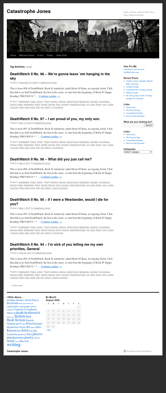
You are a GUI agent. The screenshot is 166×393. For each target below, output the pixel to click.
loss (19, 330)
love (104, 104)
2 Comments (57, 107)
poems (19, 337)
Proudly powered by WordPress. (139, 351)
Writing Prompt (132, 92)
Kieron (99, 104)
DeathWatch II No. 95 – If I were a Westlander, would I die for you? (59, 201)
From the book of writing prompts (139, 89)
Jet (88, 104)
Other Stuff (61, 55)
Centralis (94, 101)
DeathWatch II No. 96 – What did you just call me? (51, 159)
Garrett (44, 104)
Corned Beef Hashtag (134, 113)
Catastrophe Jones (29, 10)
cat (32, 303)
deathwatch (29, 104)
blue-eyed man (24, 303)
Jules (92, 104)
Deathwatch (24, 101)
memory (22, 334)
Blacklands (84, 101)
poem (11, 337)
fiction (37, 104)
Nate (21, 107)
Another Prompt (132, 86)
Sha (38, 107)
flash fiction (16, 319)
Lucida (110, 104)
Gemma (51, 104)
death (20, 104)
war (42, 107)
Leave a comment (60, 188)
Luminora (14, 107)
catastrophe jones (27, 306)
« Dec (48, 329)
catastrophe (12, 306)
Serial (39, 101)
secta (27, 107)
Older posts (16, 285)
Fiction (40, 55)
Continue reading (49, 96)
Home (13, 55)
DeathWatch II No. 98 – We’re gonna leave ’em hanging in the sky (60, 76)
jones (33, 327)
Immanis (65, 104)
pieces (37, 333)
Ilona (58, 104)
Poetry (50, 55)
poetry (28, 337)
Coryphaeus (104, 101)
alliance (62, 101)
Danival (13, 104)
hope (23, 324)
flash (28, 316)
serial (32, 107)
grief (18, 323)
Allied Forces (72, 101)
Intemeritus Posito (78, 104)
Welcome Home (26, 55)
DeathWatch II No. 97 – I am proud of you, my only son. (55, 118)
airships (54, 101)
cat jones (10, 309)
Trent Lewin (130, 107)
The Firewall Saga (133, 110)
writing (48, 107)
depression (10, 317)
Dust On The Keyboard (135, 116)
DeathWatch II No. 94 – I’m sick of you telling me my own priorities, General (56, 246)
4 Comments (57, 147)
